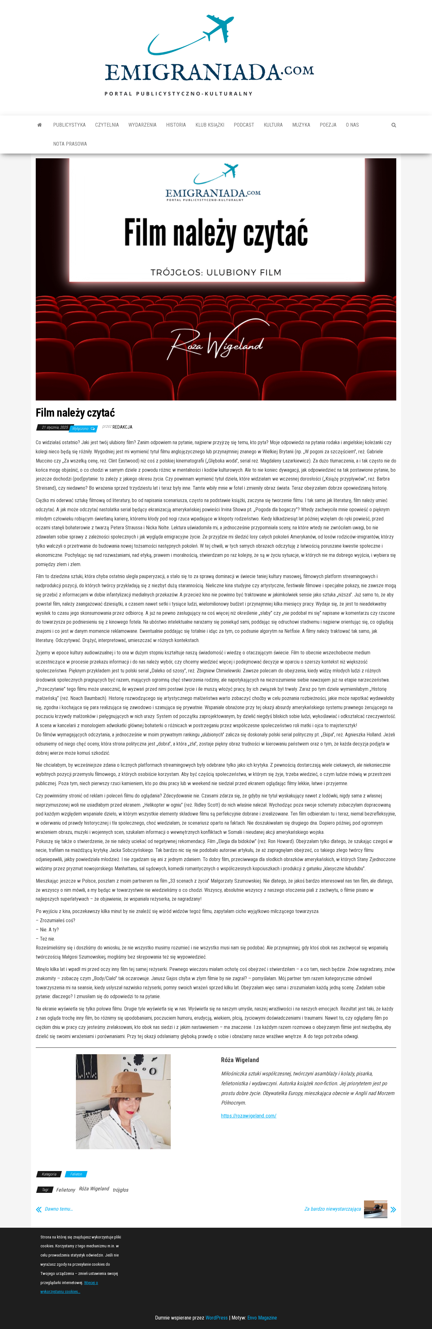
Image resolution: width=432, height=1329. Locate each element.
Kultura (273, 125)
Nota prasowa (70, 144)
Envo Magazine (262, 1318)
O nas (352, 125)
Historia (176, 125)
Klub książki (209, 125)
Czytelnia (107, 125)
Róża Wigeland (94, 1189)
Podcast (244, 125)
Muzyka (301, 125)
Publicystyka (69, 125)
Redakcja (123, 427)
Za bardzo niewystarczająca (332, 1209)
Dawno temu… (59, 1209)
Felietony (65, 1190)
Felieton (76, 1174)
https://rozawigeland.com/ (248, 1115)
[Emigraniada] (39, 125)
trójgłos (120, 1190)
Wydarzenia (142, 125)
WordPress (217, 1318)
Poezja (328, 125)
